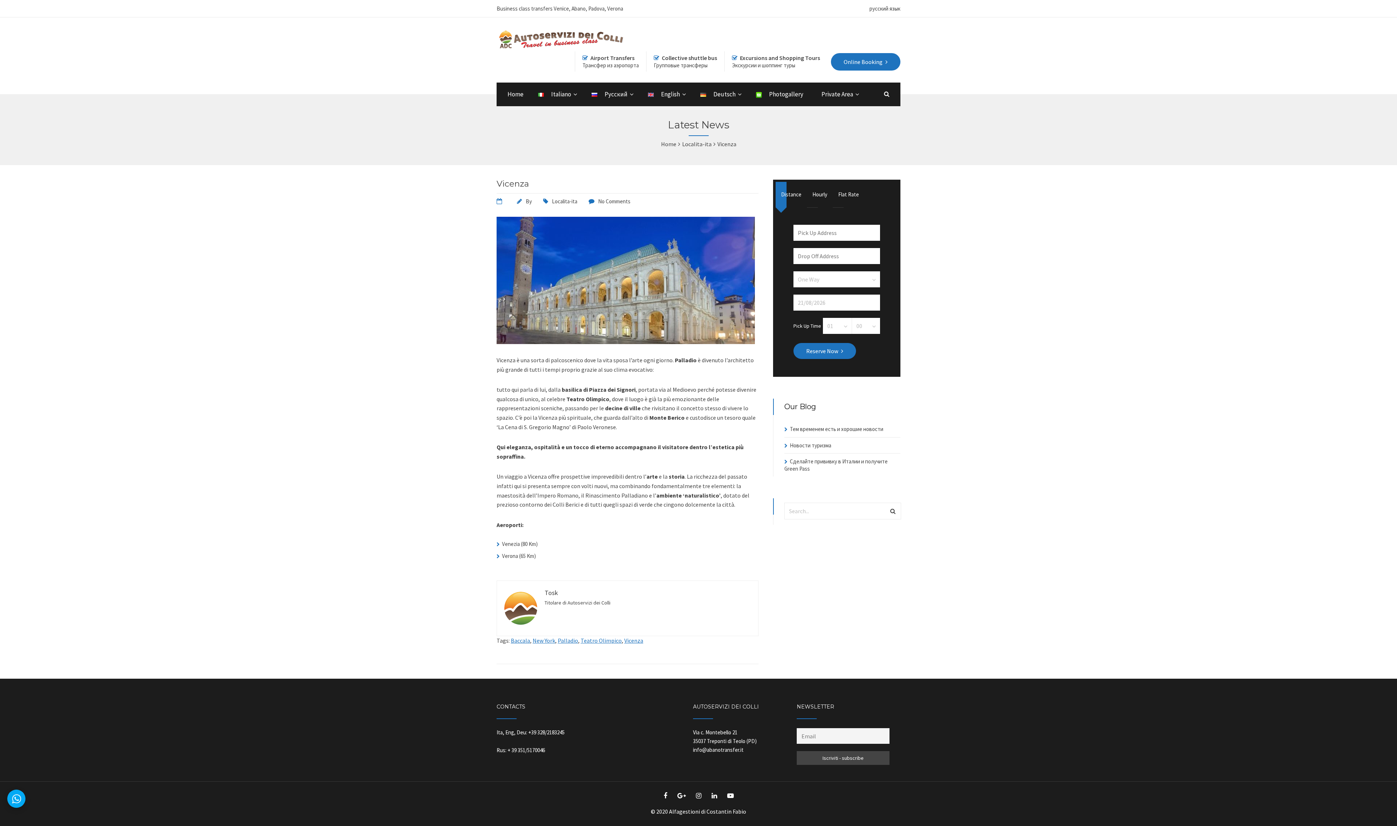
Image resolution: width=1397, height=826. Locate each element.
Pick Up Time (807, 325)
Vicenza (513, 184)
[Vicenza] (626, 342)
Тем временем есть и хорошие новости (836, 429)
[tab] (791, 195)
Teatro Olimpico (601, 640)
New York (544, 640)
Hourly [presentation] (815, 194)
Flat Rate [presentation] (841, 194)
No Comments (614, 201)
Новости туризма (810, 445)
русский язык (884, 8)
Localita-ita (564, 201)
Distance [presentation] (784, 194)
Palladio (568, 640)
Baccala (520, 640)
